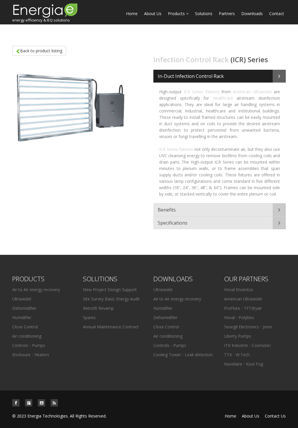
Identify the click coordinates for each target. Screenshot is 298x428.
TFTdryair (253, 308)
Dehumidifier (24, 308)
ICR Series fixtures (201, 91)
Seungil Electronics (241, 326)
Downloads (252, 13)
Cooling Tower (167, 354)
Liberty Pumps (237, 336)
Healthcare (223, 98)
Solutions (203, 13)
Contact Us (275, 416)
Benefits (167, 210)
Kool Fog (254, 364)
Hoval (229, 317)
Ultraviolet (21, 299)
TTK (228, 354)
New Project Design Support (110, 289)
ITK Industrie (236, 345)
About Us (153, 13)
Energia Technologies (47, 416)
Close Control (25, 326)
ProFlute (232, 308)
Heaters (41, 354)
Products (177, 13)
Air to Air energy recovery (36, 289)
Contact (276, 13)
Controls (20, 345)
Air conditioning (26, 336)
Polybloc (247, 317)
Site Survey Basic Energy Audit (111, 299)
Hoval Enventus (238, 289)
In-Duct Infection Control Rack (191, 76)
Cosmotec (261, 345)
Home (132, 13)
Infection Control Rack (191, 59)
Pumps (38, 345)
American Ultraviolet (252, 91)
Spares (89, 317)
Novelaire (233, 364)
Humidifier (21, 317)
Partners (227, 13)
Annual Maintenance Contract (111, 326)
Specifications (172, 223)
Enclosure (21, 354)
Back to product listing (41, 50)
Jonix (267, 326)
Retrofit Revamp (98, 308)
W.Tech (243, 354)
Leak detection (199, 354)
